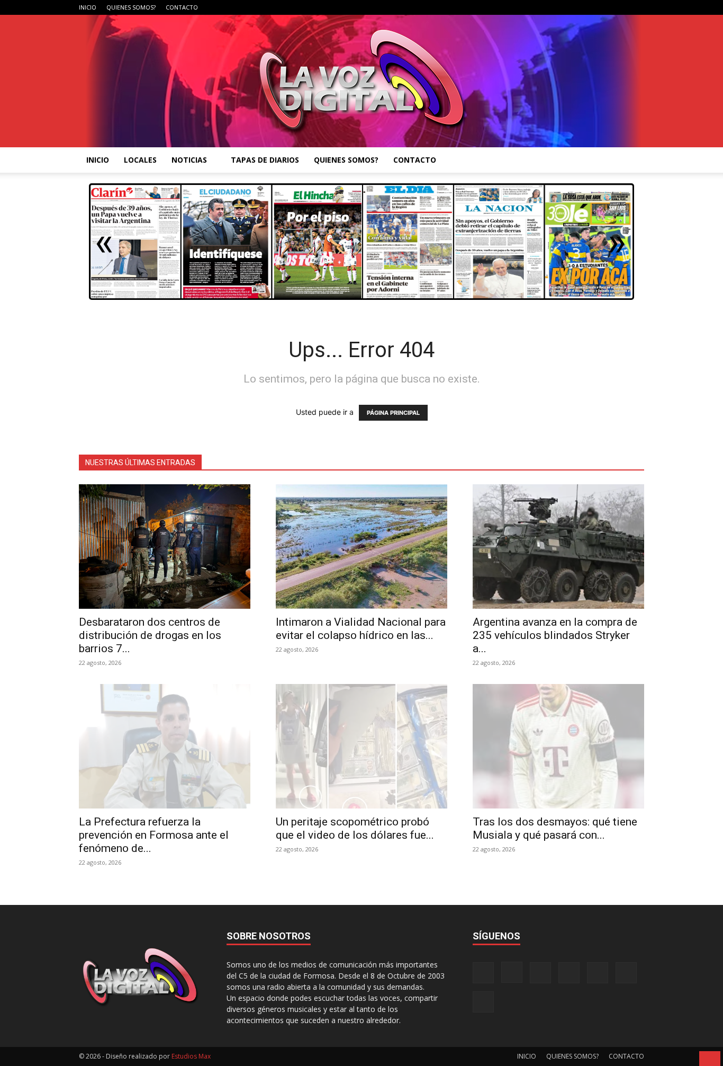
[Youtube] (636, 7)
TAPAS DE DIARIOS (265, 160)
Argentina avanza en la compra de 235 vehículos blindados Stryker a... (555, 635)
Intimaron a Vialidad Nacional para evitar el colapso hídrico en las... (361, 629)
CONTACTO (182, 7)
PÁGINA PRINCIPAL (393, 412)
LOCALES (140, 160)
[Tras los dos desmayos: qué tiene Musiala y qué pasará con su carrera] (558, 746)
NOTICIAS (189, 160)
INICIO (87, 7)
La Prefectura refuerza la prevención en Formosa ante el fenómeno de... (154, 835)
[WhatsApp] (619, 7)
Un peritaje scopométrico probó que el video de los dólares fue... (355, 828)
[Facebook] (531, 7)
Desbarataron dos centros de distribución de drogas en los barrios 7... (150, 635)
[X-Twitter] (601, 7)
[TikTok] (584, 7)
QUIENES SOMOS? (131, 7)
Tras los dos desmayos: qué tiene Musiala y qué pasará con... (555, 828)
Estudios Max (191, 1056)
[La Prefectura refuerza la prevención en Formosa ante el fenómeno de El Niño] (164, 746)
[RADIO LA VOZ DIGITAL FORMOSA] (362, 81)
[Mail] (566, 7)
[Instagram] (549, 7)
